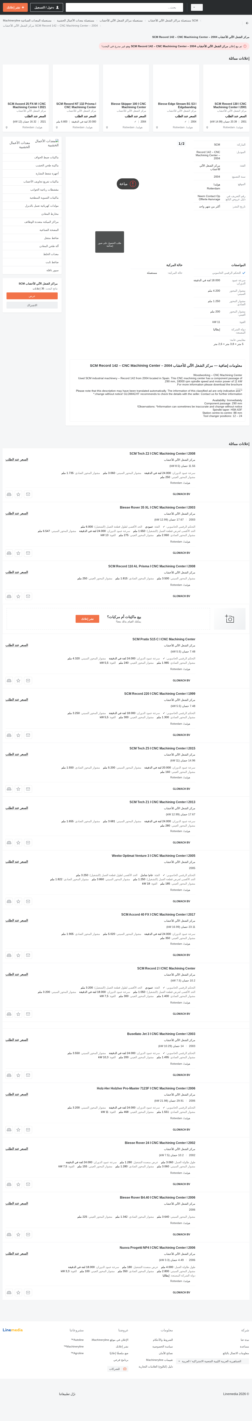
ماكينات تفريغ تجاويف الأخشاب (41, 181)
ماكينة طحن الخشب (47, 165)
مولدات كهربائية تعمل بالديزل (42, 205)
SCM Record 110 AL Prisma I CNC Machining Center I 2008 (151, 566)
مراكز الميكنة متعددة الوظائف (41, 221)
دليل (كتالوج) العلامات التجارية (156, 1366)
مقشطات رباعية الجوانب (44, 189)
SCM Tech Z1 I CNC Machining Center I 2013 (162, 802)
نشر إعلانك (87, 618)
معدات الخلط (51, 254)
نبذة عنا (245, 1339)
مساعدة (244, 1346)
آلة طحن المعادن (49, 246)
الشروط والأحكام (163, 1339)
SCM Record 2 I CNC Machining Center (166, 968)
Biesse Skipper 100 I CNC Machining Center (128, 105)
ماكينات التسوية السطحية (44, 197)
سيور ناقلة (52, 270)
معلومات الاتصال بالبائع (236, 1353)
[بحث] (179, 7)
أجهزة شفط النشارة (47, 173)
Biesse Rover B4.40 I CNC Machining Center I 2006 (157, 1197)
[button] (18, 494)
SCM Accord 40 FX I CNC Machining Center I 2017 (158, 914)
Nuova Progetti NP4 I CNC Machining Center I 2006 (157, 1247)
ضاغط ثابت (52, 262)
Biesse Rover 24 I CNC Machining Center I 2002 (160, 1143)
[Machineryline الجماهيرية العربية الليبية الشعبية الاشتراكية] (228, 7)
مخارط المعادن (50, 213)
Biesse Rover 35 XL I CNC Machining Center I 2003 (157, 507)
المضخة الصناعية (49, 229)
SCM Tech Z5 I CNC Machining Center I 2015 (162, 748)
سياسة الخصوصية (162, 1346)
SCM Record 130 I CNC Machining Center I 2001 (229, 105)
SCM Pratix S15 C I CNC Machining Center (163, 639)
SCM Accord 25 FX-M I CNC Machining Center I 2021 (27, 105)
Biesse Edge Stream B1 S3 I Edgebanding (177, 105)
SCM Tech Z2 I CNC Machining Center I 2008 (162, 453)
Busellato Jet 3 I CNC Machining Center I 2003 (161, 1034)
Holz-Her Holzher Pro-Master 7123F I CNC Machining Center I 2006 (146, 1088)
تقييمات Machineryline (159, 1359)
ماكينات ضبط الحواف (46, 157)
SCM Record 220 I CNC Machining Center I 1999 (159, 693)
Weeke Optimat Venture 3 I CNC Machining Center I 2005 (153, 855)
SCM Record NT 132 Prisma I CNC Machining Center (76, 105)
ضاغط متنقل (51, 238)
